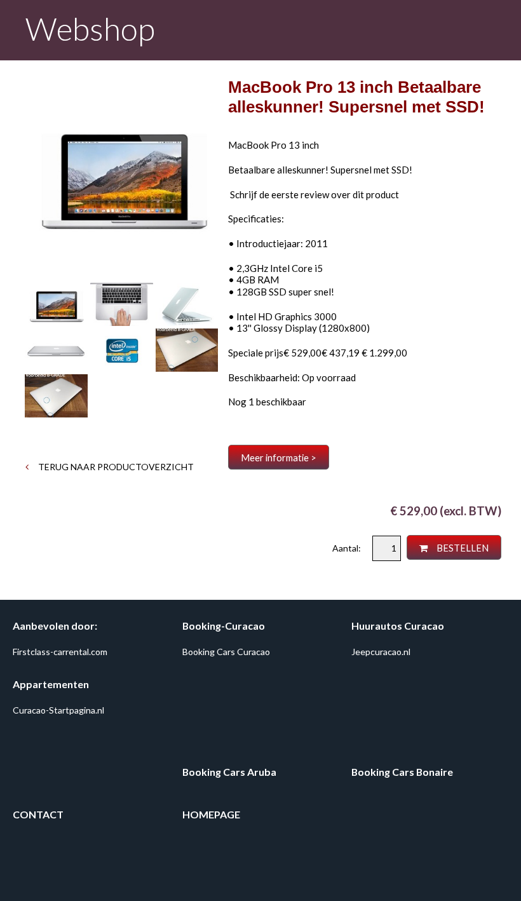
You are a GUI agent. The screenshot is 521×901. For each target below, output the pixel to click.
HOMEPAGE (211, 814)
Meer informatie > (278, 457)
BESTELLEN (462, 547)
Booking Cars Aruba (229, 772)
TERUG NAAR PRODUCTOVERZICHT (115, 466)
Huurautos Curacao (397, 626)
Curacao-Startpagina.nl (58, 710)
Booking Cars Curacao (226, 651)
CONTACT (38, 814)
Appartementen (51, 684)
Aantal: (347, 548)
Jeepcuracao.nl (380, 651)
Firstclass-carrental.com (60, 651)
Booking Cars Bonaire (402, 772)
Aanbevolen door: (55, 626)
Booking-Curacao (223, 626)
